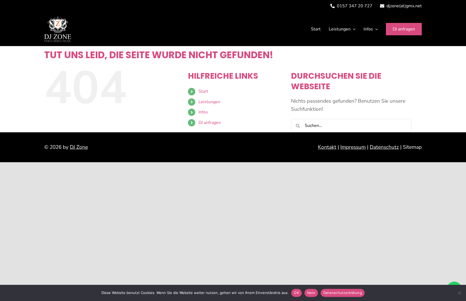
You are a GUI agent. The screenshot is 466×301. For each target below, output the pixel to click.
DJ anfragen (209, 123)
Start (203, 91)
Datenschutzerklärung (342, 292)
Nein (311, 292)
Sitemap (412, 147)
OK (296, 292)
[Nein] (459, 293)
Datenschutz (384, 147)
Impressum (353, 147)
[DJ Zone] (57, 18)
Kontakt (327, 147)
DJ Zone (79, 147)
